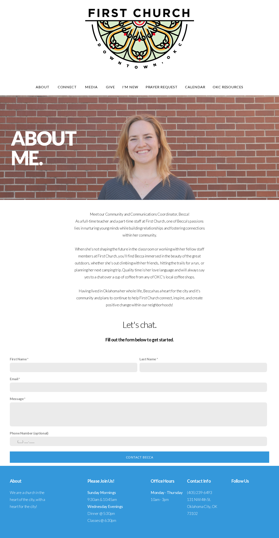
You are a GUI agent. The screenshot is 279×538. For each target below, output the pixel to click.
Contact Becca (139, 457)
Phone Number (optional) (29, 433)
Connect (68, 87)
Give (110, 87)
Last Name (148, 359)
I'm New (130, 87)
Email (14, 379)
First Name (18, 359)
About (43, 87)
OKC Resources (228, 87)
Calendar (195, 87)
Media (92, 87)
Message (17, 399)
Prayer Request (162, 87)
